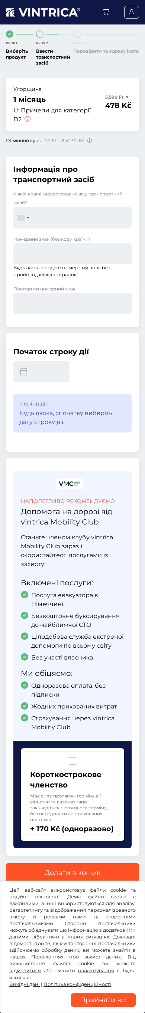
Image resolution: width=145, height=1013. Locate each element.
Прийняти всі (103, 1000)
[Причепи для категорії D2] (26, 119)
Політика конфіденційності (77, 984)
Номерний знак (51, 239)
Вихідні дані (24, 984)
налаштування (96, 970)
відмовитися (25, 970)
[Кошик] (106, 12)
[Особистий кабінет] (131, 12)
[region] (72, 1007)
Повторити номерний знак (44, 289)
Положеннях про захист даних (76, 957)
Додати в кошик (72, 873)
